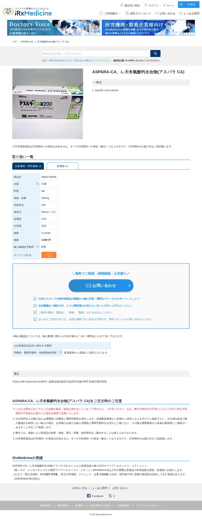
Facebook (97, 496)
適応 (16, 373)
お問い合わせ (167, 13)
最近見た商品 (132, 5)
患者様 (62, 166)
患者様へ (80, 505)
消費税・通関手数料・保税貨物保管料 (35, 352)
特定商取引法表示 (100, 505)
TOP (14, 41)
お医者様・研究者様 (28, 166)
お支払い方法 (79, 488)
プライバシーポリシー (148, 505)
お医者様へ (46, 505)
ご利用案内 (110, 13)
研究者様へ (64, 505)
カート (170, 5)
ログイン (154, 5)
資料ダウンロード (140, 13)
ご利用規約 (123, 505)
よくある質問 (191, 13)
